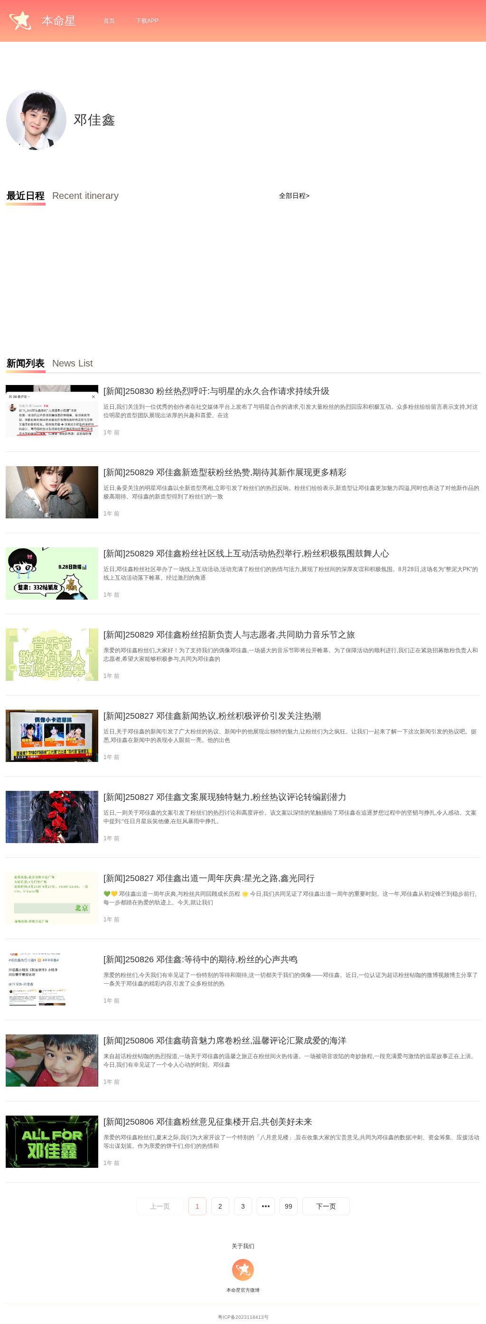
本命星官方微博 (243, 1290)
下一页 (326, 1206)
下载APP (147, 21)
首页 (109, 21)
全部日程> (294, 195)
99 (288, 1206)
